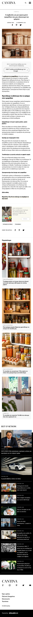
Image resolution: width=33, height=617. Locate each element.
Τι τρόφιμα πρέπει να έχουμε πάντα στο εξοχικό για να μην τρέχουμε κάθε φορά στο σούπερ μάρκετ (15, 283)
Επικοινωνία (6, 599)
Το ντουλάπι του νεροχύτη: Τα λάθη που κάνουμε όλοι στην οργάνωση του (16, 416)
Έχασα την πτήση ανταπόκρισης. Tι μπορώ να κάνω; (24, 523)
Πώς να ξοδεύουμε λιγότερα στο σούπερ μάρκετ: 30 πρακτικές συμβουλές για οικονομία (20, 212)
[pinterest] (16, 25)
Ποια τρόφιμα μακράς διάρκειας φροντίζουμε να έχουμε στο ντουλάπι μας (16, 328)
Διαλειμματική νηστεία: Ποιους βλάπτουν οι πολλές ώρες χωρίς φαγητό (23, 488)
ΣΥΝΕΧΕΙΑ (25, 218)
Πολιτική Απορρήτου (8, 596)
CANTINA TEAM (10, 22)
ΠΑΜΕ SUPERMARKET (8, 279)
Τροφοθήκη (18, 224)
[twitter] (20, 25)
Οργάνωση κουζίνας (7, 224)
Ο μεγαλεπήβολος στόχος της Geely (11, 479)
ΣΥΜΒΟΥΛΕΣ (16, 11)
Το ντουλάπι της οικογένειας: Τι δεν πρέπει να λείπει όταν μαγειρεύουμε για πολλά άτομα (15, 372)
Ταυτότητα (5, 601)
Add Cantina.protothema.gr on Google (16, 70)
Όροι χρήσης (6, 594)
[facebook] (12, 25)
